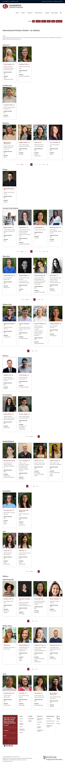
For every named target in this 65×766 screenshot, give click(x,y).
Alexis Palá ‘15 (54, 275)
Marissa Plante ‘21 (9, 414)
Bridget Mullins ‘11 (24, 275)
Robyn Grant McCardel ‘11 (7, 143)
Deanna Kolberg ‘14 (55, 599)
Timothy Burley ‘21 (9, 693)
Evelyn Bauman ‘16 (9, 64)
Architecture (9, 37)
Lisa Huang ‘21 (38, 693)
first (17, 164)
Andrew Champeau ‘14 (24, 324)
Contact (21, 721)
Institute (21, 718)
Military (4, 39)
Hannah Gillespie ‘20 (40, 323)
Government (45, 37)
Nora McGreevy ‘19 (9, 510)
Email (5, 735)
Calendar (47, 12)
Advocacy (4, 37)
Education (31, 37)
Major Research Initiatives (40, 719)
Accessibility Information (7, 761)
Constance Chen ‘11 (9, 105)
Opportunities (38, 12)
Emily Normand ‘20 (39, 275)
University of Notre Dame (15, 756)
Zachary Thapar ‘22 (24, 414)
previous (21, 164)
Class (53, 21)
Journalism (57, 37)
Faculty (38, 724)
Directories (31, 718)
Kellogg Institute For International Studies (11, 758)
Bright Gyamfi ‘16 (8, 227)
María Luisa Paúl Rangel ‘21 (23, 510)
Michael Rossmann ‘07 (9, 189)
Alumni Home (59, 21)
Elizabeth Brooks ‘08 (9, 460)
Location (38, 21)
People (23, 12)
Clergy (18, 37)
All (33, 21)
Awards (20, 726)
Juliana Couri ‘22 (39, 460)
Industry (43, 21)
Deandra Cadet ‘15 (9, 599)
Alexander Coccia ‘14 (55, 645)
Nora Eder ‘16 (23, 693)
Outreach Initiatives (21, 724)
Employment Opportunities (22, 729)
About (17, 12)
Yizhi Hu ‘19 (37, 142)
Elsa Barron (7, 645)
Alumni (30, 721)
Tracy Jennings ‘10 (55, 142)
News (58, 721)
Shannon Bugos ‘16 (24, 645)
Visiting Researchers (51, 721)
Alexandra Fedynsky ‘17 (24, 599)
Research (30, 12)
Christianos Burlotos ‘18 (9, 324)
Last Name (6, 730)
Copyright (5, 756)
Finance (41, 37)
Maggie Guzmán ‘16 (24, 142)
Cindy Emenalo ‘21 (55, 460)
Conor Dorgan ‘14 (24, 375)
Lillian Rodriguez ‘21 (55, 323)
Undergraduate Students (40, 731)
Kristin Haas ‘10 (23, 227)
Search (60, 13)
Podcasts (58, 723)
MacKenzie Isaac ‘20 (55, 227)
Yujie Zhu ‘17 (22, 550)
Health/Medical (52, 37)
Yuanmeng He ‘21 (39, 227)
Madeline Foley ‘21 (24, 64)
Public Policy (15, 39)
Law (61, 37)
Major (49, 21)
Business (14, 37)
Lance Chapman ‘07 (24, 460)
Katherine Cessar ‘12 (40, 645)
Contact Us (24, 759)
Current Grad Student (24, 37)
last (47, 164)
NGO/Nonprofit (10, 39)
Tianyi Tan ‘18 (7, 550)
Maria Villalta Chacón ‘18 (53, 693)
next (44, 164)
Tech (20, 39)
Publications (39, 722)
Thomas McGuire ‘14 (9, 275)
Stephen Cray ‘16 (8, 375)
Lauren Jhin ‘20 (38, 599)
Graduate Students (39, 727)
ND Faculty (49, 718)
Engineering (36, 37)
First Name (6, 725)
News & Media (54, 12)
